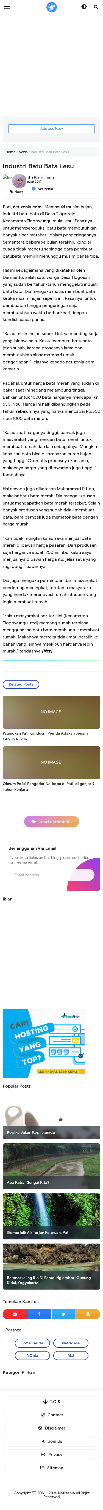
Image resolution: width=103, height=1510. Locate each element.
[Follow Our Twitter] (64, 1314)
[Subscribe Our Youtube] (15, 1314)
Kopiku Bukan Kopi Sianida (31, 1132)
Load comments (55, 821)
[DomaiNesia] (44, 1043)
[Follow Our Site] (88, 1314)
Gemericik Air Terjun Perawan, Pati (38, 1232)
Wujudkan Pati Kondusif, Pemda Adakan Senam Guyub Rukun (45, 736)
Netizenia (66, 1493)
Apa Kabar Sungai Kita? (28, 1182)
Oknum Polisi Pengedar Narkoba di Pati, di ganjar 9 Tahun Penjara (48, 786)
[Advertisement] (51, 65)
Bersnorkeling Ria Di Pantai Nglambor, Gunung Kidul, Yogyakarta (49, 1280)
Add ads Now (51, 128)
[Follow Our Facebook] (39, 1314)
